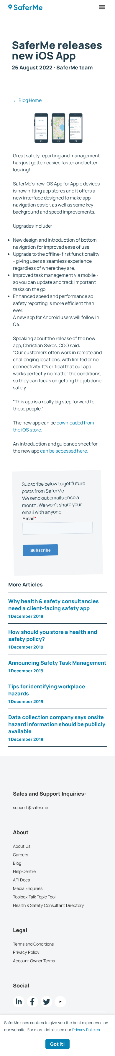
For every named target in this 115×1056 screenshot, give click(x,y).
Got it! (57, 1044)
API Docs (21, 880)
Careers (20, 854)
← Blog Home (27, 100)
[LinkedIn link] (18, 1001)
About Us (21, 846)
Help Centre (24, 871)
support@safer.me (30, 807)
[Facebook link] (32, 1001)
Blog (17, 863)
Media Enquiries (27, 888)
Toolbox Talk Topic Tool (34, 897)
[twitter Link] (46, 1001)
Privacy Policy (26, 952)
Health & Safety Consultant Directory (48, 905)
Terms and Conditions (33, 944)
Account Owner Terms (34, 960)
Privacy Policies (86, 1029)
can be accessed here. (64, 451)
